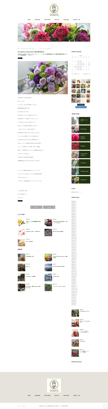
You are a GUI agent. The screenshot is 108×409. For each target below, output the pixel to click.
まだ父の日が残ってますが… (85, 311)
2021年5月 (73, 246)
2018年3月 (73, 303)
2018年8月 (73, 295)
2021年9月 (73, 240)
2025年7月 (73, 205)
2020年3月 (73, 267)
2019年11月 (74, 273)
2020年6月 (73, 262)
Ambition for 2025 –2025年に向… (33, 231)
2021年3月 (73, 249)
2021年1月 (73, 252)
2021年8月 (73, 241)
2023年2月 (73, 222)
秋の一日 (28, 266)
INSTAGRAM (37, 19)
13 (83, 64)
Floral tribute (83, 163)
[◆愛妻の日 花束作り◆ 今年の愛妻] (78, 100)
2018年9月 (73, 294)
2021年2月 (73, 250)
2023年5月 (73, 217)
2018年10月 (74, 292)
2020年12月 (74, 253)
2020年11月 (74, 255)
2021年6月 (73, 244)
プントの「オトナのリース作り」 (59, 286)
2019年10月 (74, 274)
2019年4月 (73, 283)
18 (78, 66)
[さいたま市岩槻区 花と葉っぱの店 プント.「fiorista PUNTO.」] (54, 10)
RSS (25, 406)
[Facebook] (21, 406)
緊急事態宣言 (23, 55)
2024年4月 (73, 210)
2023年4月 (73, 219)
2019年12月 (74, 271)
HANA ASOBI (66, 19)
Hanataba (83, 146)
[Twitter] (19, 406)
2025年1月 (73, 207)
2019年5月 (73, 282)
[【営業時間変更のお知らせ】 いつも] (83, 96)
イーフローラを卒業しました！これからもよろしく (84, 332)
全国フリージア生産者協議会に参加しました (33, 222)
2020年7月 (73, 261)
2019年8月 (73, 277)
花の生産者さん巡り (30, 256)
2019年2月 (73, 286)
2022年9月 (73, 228)
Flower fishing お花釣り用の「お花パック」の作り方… (60, 222)
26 (80, 69)
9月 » (86, 73)
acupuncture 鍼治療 (30, 276)
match (32, 54)
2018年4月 (73, 301)
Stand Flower (83, 129)
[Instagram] (23, 406)
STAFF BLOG (26, 54)
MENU (29, 19)
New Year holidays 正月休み (59, 266)
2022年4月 (73, 234)
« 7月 (75, 73)
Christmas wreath (84, 171)
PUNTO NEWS (47, 19)
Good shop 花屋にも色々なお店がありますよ (33, 287)
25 (78, 69)
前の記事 (36, 207)
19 (80, 66)
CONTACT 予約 (76, 19)
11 (78, 64)
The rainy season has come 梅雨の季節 (60, 257)
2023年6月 (73, 216)
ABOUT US (57, 19)
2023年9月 (73, 213)
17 (75, 66)
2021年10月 (74, 238)
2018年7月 (73, 297)
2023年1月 (73, 223)
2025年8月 (73, 204)
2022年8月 (73, 229)
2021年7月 (73, 243)
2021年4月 (73, 247)
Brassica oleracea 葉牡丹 (58, 231)
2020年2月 (73, 268)
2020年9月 (73, 258)
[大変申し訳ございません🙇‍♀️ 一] (83, 91)
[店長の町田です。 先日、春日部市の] (74, 81)
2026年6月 (73, 201)
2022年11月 (74, 225)
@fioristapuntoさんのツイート (77, 192)
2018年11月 (74, 291)
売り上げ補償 (55, 54)
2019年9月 (73, 276)
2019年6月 (73, 280)
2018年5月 (73, 300)
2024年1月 (73, 211)
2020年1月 (73, 270)
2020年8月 (73, 259)
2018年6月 (73, 298)
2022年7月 (73, 231)
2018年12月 (74, 289)
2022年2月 (73, 235)
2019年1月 (73, 288)
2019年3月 (73, 285)
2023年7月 (73, 214)
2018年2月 (73, 304)
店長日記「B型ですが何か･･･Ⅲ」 (34, 54)
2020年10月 (74, 256)
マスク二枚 (44, 54)
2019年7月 (73, 279)
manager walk (56, 276)
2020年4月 (73, 265)
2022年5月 (73, 232)
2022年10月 (74, 226)
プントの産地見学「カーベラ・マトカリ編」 (84, 352)
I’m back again (82, 341)
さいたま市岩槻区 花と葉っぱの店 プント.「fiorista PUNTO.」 (56, 406)
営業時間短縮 (49, 54)
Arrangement (83, 179)
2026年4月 (73, 202)
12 (80, 64)
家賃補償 (60, 54)
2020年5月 (73, 264)
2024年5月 (73, 208)
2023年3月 (73, 220)
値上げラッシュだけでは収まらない (85, 322)
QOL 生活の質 (29, 241)
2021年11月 (74, 237)
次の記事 (49, 207)
